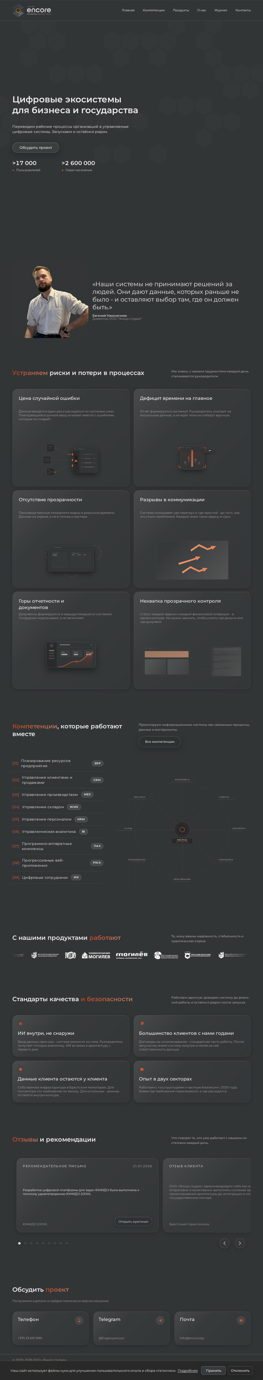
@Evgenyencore (111, 1338)
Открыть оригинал (133, 1221)
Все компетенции (159, 742)
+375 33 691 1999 (30, 1338)
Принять (213, 1370)
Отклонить (240, 1370)
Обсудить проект (36, 147)
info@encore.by (192, 1338)
